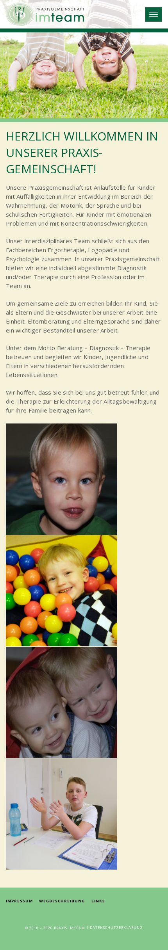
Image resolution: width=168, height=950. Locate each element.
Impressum (19, 901)
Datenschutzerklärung (116, 927)
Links (98, 901)
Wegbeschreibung (62, 901)
